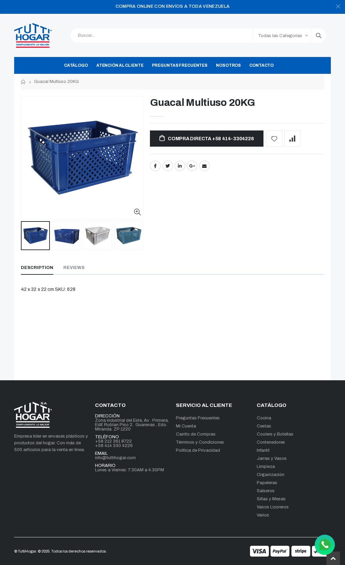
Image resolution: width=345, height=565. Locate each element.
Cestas (264, 426)
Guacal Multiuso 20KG (202, 102)
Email (204, 165)
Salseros (266, 490)
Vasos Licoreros (273, 507)
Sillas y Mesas (271, 499)
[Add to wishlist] (274, 138)
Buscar (319, 35)
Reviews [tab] (74, 267)
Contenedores (271, 442)
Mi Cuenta (186, 426)
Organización (270, 474)
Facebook (155, 165)
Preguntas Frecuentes (198, 418)
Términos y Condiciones (200, 442)
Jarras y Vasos (272, 458)
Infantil (263, 450)
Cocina (264, 418)
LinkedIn (180, 165)
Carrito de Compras (196, 434)
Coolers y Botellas (275, 434)
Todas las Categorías (280, 35)
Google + (192, 165)
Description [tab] (37, 267)
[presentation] (28, 235)
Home (23, 82)
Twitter (167, 165)
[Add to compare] (292, 138)
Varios (263, 515)
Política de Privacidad (198, 450)
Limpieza (266, 466)
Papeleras (267, 482)
